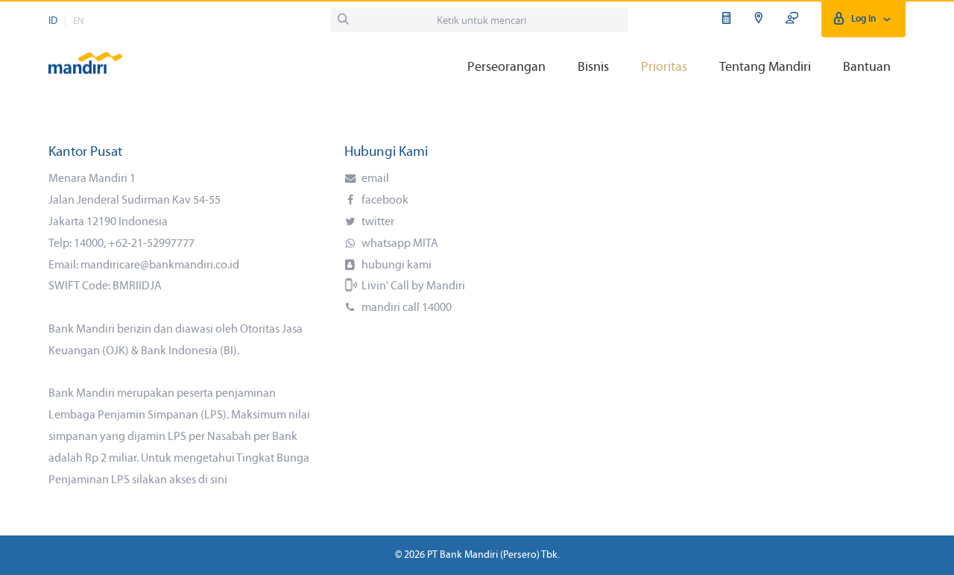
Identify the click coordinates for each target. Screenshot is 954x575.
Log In (863, 19)
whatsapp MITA (398, 244)
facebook (383, 201)
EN (78, 21)
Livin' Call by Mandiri (412, 286)
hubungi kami (395, 265)
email (374, 179)
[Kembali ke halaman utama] (85, 56)
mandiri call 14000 (405, 308)
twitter (376, 222)
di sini (212, 480)
